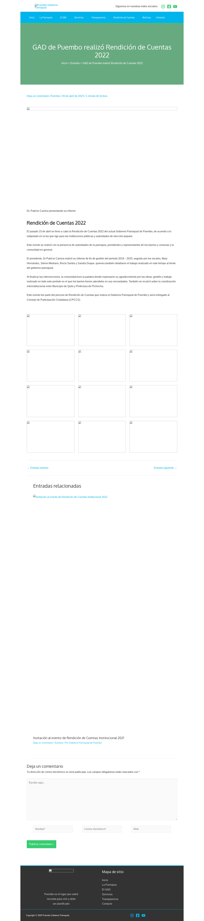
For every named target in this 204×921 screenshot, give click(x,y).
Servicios (107, 894)
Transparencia (110, 899)
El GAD (106, 889)
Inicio (105, 880)
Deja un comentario (38, 96)
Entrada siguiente (165, 468)
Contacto (107, 903)
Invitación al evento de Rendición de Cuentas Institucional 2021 (78, 738)
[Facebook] (169, 6)
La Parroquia (109, 884)
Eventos (55, 96)
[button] (176, 17)
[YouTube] (175, 6)
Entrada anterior (37, 468)
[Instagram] (163, 6)
